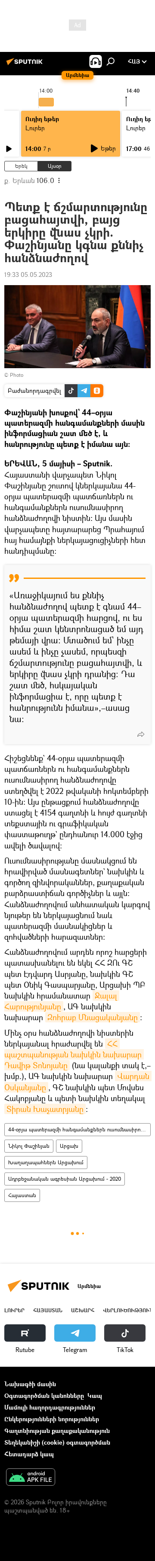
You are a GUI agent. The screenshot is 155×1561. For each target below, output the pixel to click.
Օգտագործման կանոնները (44, 1395)
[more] (140, 734)
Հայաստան (22, 1195)
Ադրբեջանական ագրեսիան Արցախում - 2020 (64, 1178)
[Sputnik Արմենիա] (25, 65)
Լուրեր (35, 128)
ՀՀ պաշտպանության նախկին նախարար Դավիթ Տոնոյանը (74, 1054)
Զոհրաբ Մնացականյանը (92, 1017)
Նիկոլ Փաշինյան (29, 1146)
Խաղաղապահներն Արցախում (46, 1162)
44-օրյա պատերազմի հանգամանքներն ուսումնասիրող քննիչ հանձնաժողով (79, 1129)
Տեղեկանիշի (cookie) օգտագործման (57, 1442)
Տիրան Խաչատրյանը (45, 1109)
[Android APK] (30, 1477)
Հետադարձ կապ (29, 1454)
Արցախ (69, 1146)
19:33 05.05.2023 (28, 274)
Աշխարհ (82, 1310)
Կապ (94, 1395)
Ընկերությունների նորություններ (51, 1419)
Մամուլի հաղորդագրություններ (49, 1407)
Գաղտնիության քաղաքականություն (57, 1430)
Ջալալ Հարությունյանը (61, 1001)
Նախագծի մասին (30, 1384)
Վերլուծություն (128, 1310)
